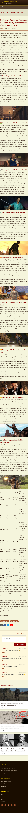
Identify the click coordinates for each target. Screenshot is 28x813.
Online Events (14, 621)
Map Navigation (4, 621)
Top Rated (23, 633)
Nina (2, 28)
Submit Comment (19, 644)
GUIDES (3, 801)
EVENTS (8, 11)
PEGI (17, 600)
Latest (18, 633)
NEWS (2, 797)
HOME (3, 11)
